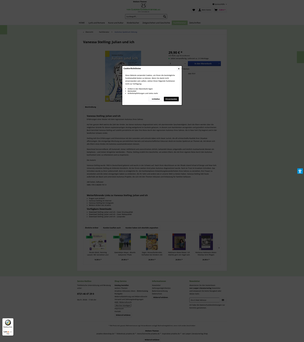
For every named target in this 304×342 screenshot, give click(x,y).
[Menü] (12, 319)
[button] (300, 171)
